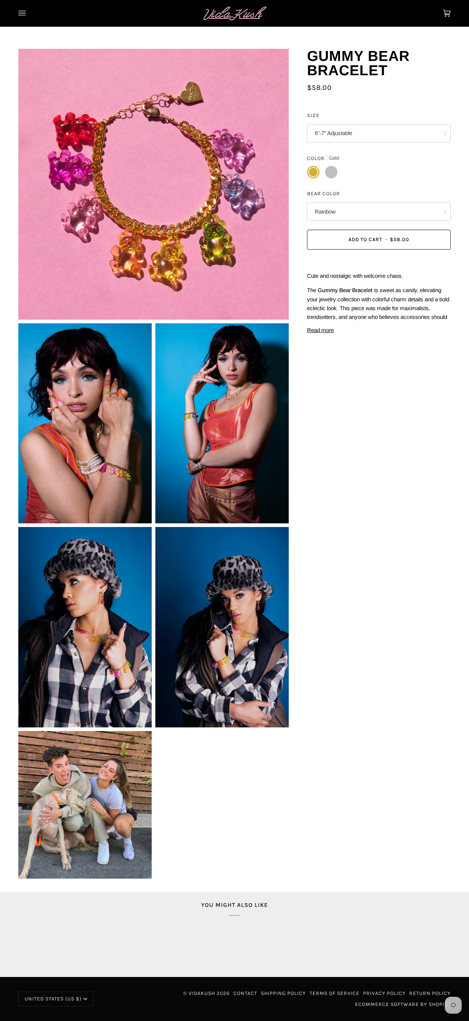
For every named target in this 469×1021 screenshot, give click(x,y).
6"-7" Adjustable (333, 133)
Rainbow (325, 211)
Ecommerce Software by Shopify (403, 1004)
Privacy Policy (384, 993)
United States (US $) (53, 999)
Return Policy (430, 993)
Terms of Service (334, 993)
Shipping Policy (283, 993)
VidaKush (202, 993)
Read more (320, 330)
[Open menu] (29, 13)
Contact (245, 993)
